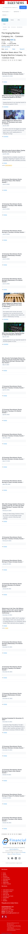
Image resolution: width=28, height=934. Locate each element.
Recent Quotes (5, 11)
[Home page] (15, 2)
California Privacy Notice (16, 926)
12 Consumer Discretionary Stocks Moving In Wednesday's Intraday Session (12, 255)
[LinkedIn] (15, 858)
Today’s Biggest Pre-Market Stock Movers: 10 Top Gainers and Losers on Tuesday (12, 122)
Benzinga (5, 81)
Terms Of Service (16, 854)
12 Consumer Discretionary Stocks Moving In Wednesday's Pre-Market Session (12, 280)
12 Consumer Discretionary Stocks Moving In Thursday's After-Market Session (12, 205)
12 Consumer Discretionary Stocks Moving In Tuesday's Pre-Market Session (12, 668)
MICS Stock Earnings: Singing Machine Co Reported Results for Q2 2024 (13, 96)
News (9, 27)
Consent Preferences (6, 933)
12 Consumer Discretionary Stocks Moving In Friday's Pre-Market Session (13, 795)
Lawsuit (6, 628)
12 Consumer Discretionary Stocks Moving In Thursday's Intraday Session (13, 231)
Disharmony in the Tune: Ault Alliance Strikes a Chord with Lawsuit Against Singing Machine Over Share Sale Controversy (12, 611)
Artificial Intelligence (8, 165)
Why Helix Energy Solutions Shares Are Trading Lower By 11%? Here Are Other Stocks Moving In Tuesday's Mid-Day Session (13, 506)
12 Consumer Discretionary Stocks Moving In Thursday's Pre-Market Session (12, 411)
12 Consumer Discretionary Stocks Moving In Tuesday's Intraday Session (13, 435)
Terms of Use (18, 925)
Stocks (12, 19)
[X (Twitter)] (8, 858)
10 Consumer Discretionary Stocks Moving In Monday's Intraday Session (13, 458)
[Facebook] (12, 858)
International (19, 27)
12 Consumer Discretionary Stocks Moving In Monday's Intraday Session (13, 73)
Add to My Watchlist (5, 46)
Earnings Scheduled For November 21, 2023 (13, 718)
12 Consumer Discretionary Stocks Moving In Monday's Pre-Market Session (12, 585)
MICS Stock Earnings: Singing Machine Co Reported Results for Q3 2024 (13, 333)
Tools (4, 24)
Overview (5, 27)
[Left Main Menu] (2, 2)
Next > (20, 60)
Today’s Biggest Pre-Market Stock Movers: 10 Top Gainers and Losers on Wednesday (12, 305)
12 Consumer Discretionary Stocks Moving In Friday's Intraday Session (13, 481)
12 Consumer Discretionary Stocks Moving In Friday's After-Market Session (12, 181)
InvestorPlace (6, 106)
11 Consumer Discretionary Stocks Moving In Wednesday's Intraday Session (12, 695)
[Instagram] (19, 858)
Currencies (13, 27)
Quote (6, 49)
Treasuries (5, 29)
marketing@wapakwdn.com (12, 913)
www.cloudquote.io (14, 849)
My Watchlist (16, 11)
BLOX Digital (13, 930)
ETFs (19, 19)
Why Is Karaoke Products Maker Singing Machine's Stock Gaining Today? (13, 151)
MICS (12, 39)
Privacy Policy (9, 926)
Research (22, 49)
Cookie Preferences (11, 927)
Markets (5, 19)
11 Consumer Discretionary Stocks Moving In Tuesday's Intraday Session (13, 387)
